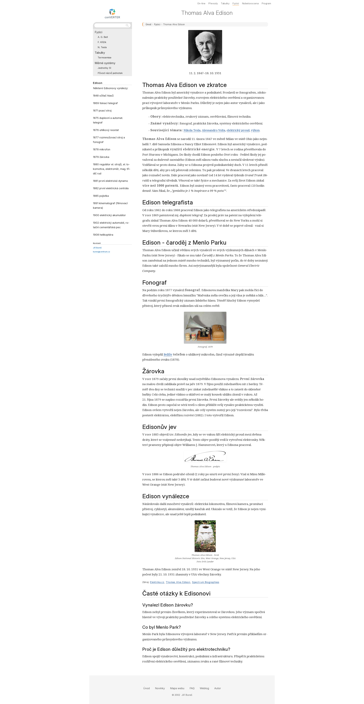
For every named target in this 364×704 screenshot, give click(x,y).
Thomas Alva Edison (178, 582)
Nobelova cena (250, 3)
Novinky (160, 688)
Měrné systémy (105, 63)
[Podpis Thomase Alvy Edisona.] (205, 458)
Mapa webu (177, 688)
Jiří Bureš (97, 247)
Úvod (148, 24)
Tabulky (100, 52)
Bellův (168, 354)
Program (266, 3)
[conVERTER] (112, 13)
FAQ (192, 688)
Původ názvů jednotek (110, 73)
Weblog (204, 688)
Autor (217, 688)
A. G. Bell (103, 37)
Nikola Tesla (192, 130)
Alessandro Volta (213, 130)
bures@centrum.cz (101, 251)
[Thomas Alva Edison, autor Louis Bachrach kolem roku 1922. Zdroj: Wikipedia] (205, 48)
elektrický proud (238, 130)
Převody (213, 3)
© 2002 (176, 694)
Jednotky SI (104, 67)
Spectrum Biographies (205, 582)
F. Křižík (102, 42)
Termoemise (104, 57)
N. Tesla (102, 47)
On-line (201, 3)
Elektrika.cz (157, 582)
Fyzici (157, 24)
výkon (255, 130)
